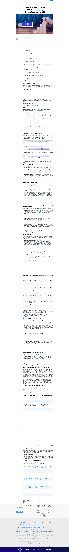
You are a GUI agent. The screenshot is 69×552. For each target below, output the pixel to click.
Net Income (28, 55)
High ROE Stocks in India (28, 69)
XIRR (50, 486)
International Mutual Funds (32, 524)
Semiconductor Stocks (50, 514)
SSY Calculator (43, 515)
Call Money (31, 489)
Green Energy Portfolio (29, 510)
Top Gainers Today (33, 521)
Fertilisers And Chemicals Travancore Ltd (25, 278)
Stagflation (41, 474)
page (24, 547)
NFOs (51, 522)
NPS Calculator (43, 513)
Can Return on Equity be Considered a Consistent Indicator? (33, 67)
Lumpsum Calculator (44, 508)
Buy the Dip (25, 497)
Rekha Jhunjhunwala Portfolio (29, 527)
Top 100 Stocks (28, 508)
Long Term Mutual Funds (26, 524)
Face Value (31, 478)
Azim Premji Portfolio (35, 527)
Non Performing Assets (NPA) (25, 470)
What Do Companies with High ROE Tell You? (31, 70)
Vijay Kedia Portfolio (46, 527)
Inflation (46, 478)
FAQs (25, 80)
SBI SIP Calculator (44, 516)
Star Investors (38, 0)
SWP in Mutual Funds (25, 522)
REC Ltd (24, 287)
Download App (19, 511)
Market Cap (31, 466)
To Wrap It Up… (27, 78)
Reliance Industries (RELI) (46, 529)
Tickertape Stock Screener (33, 312)
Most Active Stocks (48, 521)
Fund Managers (43, 522)
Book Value (41, 486)
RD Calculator (43, 514)
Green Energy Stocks (50, 507)
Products (43, 0)
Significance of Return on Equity (29, 61)
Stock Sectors (29, 0)
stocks (48, 211)
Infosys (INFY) (50, 529)
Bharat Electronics (26, 529)
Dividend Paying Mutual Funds (44, 524)
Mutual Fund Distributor (47, 522)
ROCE (51, 478)
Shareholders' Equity (30, 56)
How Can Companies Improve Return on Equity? (32, 72)
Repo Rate (36, 478)
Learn (25, 0)
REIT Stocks (49, 512)
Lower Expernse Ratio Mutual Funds (19, 524)
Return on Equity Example (28, 58)
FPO (50, 466)
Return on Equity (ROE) (46, 475)
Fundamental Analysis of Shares (25, 483)
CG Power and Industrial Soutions (32, 529)
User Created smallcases (42, 521)
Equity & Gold (27, 509)
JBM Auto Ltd (25, 295)
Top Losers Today (37, 521)
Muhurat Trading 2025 (50, 515)
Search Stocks (49, 516)
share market (40, 208)
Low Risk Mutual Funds (38, 524)
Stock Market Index (36, 490)
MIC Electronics (22, 529)
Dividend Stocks (50, 511)
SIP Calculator (43, 507)
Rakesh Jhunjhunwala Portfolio (22, 527)
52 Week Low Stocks (29, 521)
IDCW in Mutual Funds (30, 522)
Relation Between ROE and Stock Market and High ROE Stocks (34, 75)
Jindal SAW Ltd (25, 280)
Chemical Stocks (50, 508)
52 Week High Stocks (24, 521)
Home (17, 3)
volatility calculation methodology (46, 543)
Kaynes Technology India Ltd (25, 298)
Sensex (51, 489)
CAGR (51, 469)
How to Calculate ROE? (28, 50)
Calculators (34, 0)
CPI (50, 474)
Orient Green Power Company (39, 529)
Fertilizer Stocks (50, 513)
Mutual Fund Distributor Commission (37, 522)
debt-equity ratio (38, 358)
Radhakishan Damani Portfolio (41, 527)
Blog (22, 0)
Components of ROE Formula (30, 53)
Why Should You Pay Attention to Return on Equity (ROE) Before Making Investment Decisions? (38, 64)
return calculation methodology (36, 543)
